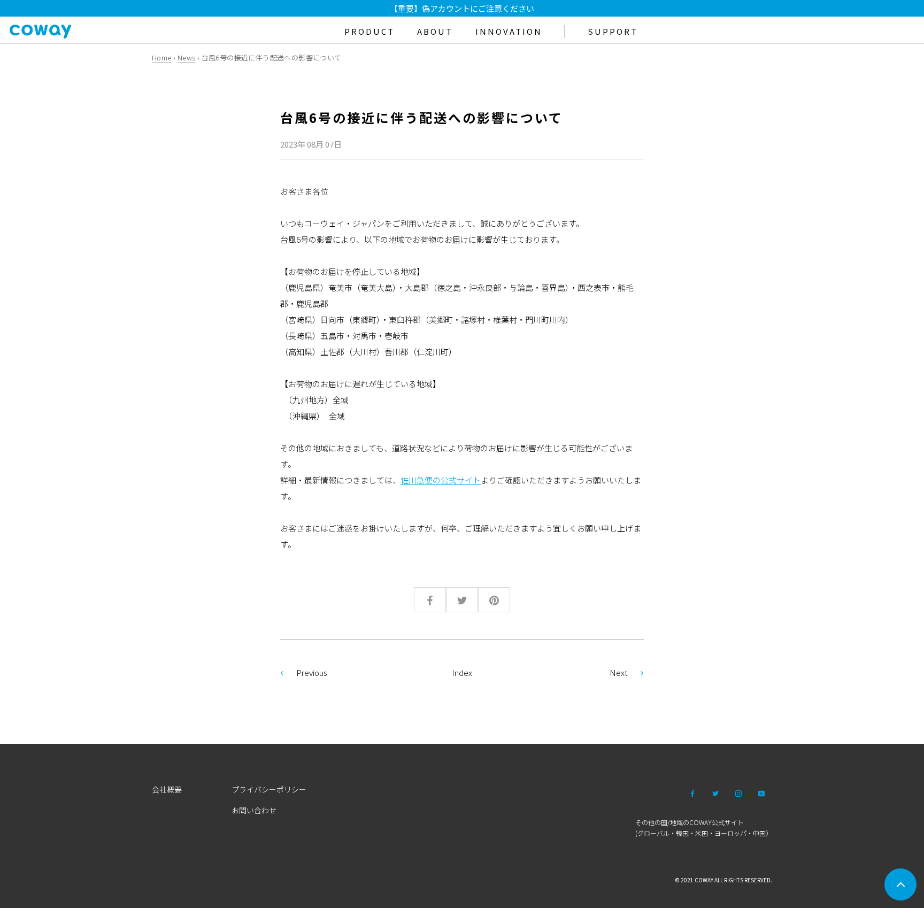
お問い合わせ (254, 810)
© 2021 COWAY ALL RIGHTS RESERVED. (723, 880)
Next (619, 672)
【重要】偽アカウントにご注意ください (462, 8)
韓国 (682, 832)
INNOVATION (508, 31)
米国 (701, 832)
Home (162, 57)
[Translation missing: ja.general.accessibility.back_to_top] (900, 884)
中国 (759, 832)
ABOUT (435, 31)
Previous (311, 672)
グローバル (653, 832)
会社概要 (167, 789)
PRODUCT (369, 31)
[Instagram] (738, 792)
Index (462, 672)
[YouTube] (761, 792)
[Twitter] (715, 792)
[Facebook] (692, 792)
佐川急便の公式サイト (441, 480)
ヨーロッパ (730, 832)
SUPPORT (613, 31)
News (187, 57)
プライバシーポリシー (269, 789)
